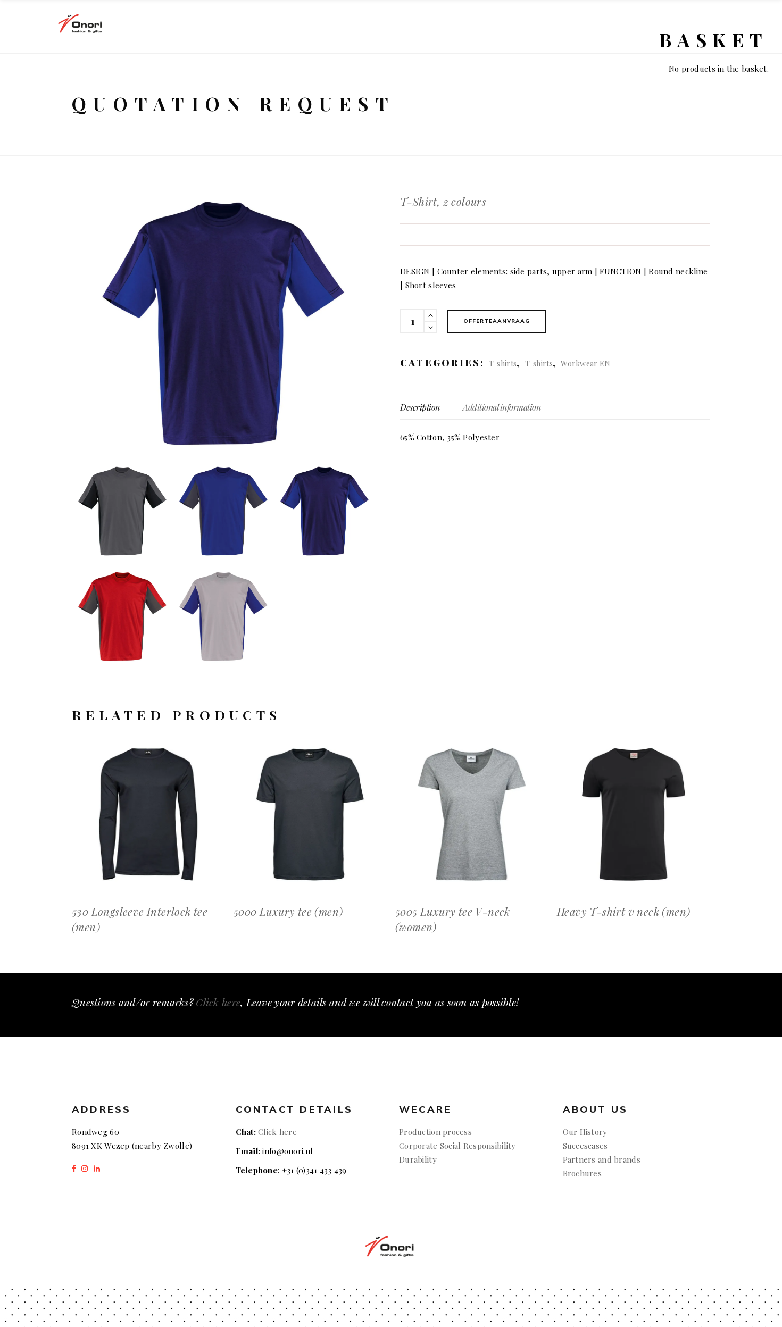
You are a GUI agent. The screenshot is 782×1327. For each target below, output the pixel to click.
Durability (418, 1159)
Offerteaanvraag (496, 321)
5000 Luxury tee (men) (288, 911)
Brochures (582, 1173)
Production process (435, 1131)
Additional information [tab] (501, 407)
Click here (218, 1002)
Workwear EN (585, 363)
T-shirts (503, 363)
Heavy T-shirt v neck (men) (623, 911)
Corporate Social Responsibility (457, 1145)
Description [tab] (420, 407)
